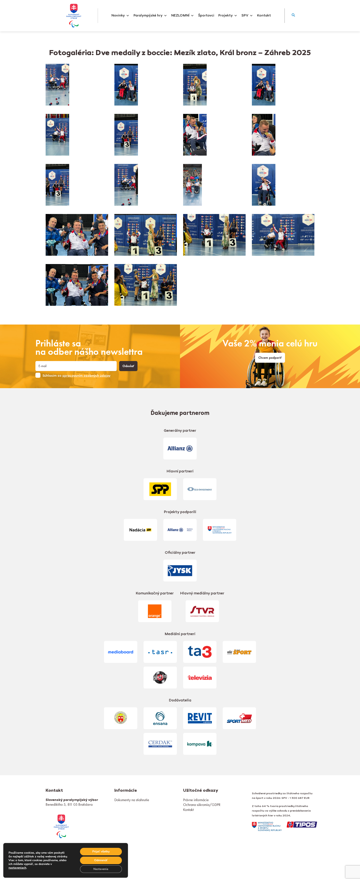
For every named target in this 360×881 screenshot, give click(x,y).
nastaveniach (17, 868)
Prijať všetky (101, 851)
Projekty (225, 15)
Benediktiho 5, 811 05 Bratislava (69, 804)
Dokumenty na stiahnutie (131, 799)
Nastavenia (100, 869)
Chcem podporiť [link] (270, 358)
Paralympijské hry (148, 15)
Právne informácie (196, 799)
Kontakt (264, 15)
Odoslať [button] (128, 366)
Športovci (206, 15)
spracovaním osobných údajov (86, 376)
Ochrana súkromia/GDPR (201, 804)
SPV (244, 15)
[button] (293, 15)
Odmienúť (101, 860)
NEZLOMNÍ (180, 15)
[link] (61, 825)
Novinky (118, 15)
